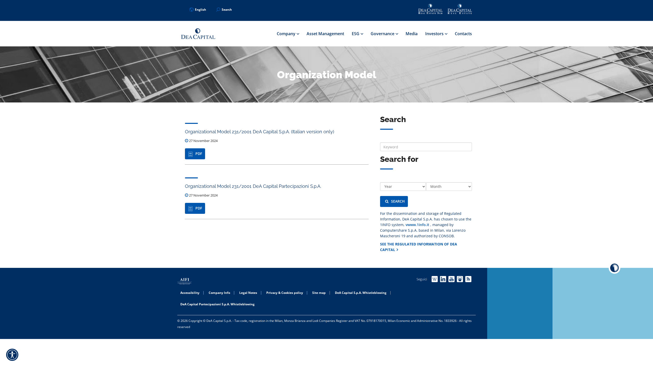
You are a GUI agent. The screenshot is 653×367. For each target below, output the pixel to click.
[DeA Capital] (198, 33)
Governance (383, 33)
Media (412, 33)
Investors (435, 33)
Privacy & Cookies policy (284, 293)
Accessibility (189, 293)
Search (398, 201)
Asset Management (325, 33)
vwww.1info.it (418, 224)
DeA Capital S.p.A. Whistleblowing (360, 293)
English (200, 9)
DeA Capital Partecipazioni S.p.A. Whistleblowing (217, 304)
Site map (319, 293)
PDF (198, 153)
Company (286, 33)
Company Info (219, 293)
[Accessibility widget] (12, 355)
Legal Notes (248, 293)
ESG (356, 33)
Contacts (463, 33)
